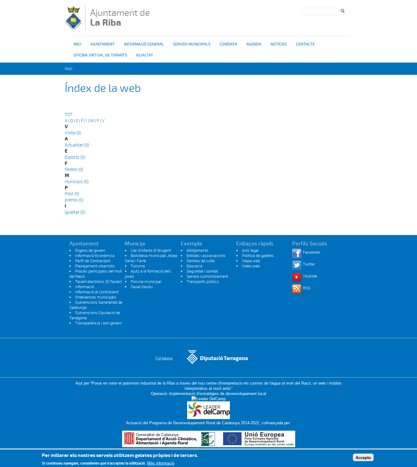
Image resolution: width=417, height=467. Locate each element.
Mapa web (251, 260)
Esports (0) (75, 157)
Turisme (138, 266)
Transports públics (203, 281)
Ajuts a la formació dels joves (148, 273)
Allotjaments (198, 250)
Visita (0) (73, 133)
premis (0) (74, 200)
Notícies (278, 44)
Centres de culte (201, 260)
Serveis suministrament (207, 276)
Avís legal (250, 250)
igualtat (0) (75, 212)
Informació (84, 286)
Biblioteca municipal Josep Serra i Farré (151, 258)
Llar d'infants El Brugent (151, 250)
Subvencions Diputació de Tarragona (94, 315)
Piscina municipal (146, 281)
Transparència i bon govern (98, 323)
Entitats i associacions (206, 255)
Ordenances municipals (95, 297)
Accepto (363, 457)
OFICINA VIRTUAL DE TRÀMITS (100, 55)
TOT (68, 114)
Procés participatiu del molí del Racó (95, 273)
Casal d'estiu (142, 286)
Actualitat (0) (77, 145)
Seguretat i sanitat (202, 271)
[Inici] (73, 28)
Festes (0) (74, 169)
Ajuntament (102, 44)
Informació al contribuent (96, 292)
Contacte (305, 44)
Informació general (144, 44)
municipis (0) (77, 181)
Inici (77, 44)
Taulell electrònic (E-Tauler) (98, 281)
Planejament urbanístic (95, 266)
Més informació (160, 463)
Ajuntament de (120, 17)
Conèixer (228, 44)
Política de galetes (258, 255)
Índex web (251, 266)
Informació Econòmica (94, 255)
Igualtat (144, 55)
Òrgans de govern (90, 250)
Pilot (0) (72, 194)
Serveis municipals (191, 44)
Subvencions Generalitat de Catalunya (95, 304)
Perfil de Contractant (92, 260)
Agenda (253, 44)
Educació (194, 266)
